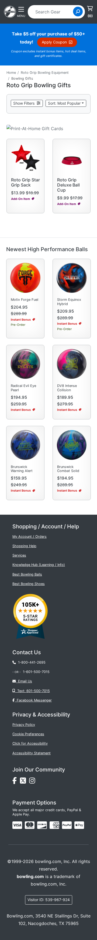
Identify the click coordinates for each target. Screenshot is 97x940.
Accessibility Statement (31, 753)
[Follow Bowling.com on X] (24, 782)
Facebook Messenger (33, 700)
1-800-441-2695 (31, 662)
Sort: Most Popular (64, 103)
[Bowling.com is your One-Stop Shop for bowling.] (10, 11)
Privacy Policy (23, 725)
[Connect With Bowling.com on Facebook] (16, 782)
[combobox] (52, 12)
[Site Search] (78, 11)
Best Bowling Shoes (28, 584)
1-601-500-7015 (36, 672)
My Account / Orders (29, 537)
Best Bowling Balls (27, 574)
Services (19, 555)
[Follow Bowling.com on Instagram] (33, 782)
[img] (67, 825)
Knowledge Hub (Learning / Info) (38, 565)
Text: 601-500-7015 (32, 691)
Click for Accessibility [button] (30, 743)
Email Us (24, 681)
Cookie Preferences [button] (28, 734)
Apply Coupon (55, 42)
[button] (27, 103)
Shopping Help (24, 546)
